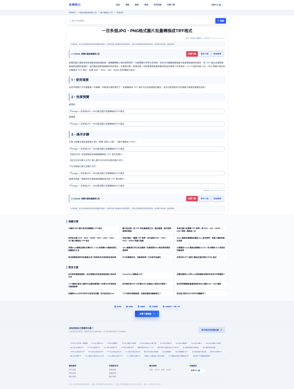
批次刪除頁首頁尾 (209, 347)
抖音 (151, 370)
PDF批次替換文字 (127, 347)
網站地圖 (72, 376)
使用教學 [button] (217, 54)
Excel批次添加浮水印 (132, 352)
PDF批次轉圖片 (112, 343)
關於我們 (112, 376)
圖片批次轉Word (216, 352)
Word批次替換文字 (77, 347)
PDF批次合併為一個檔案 (79, 343)
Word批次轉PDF (166, 343)
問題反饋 (112, 370)
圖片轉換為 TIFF (106, 12)
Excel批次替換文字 (110, 347)
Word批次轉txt (196, 343)
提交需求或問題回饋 (210, 330)
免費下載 (171, 5)
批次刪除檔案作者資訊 (191, 347)
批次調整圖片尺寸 (181, 352)
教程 (146, 5)
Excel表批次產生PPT (115, 356)
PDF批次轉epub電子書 (148, 343)
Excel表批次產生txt (134, 356)
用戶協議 (72, 370)
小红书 (157, 370)
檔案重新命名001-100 (146, 347)
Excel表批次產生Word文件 (94, 356)
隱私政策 (72, 373)
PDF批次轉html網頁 (129, 343)
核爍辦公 (75, 4)
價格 (127, 5)
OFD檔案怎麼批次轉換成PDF (178, 356)
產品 (118, 5)
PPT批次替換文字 (93, 347)
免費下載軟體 (145, 314)
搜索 (222, 21)
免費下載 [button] (192, 54)
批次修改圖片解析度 (199, 352)
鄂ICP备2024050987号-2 (105, 384)
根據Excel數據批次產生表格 (154, 356)
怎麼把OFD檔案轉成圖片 (202, 356)
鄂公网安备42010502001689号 (131, 384)
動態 (137, 5)
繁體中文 (199, 38)
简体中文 (193, 38)
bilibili (168, 370)
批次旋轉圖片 (167, 352)
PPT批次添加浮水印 (114, 352)
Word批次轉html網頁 (213, 343)
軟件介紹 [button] (205, 54)
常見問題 (158, 5)
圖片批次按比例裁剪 (151, 352)
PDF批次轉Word (97, 343)
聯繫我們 (112, 373)
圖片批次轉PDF (75, 356)
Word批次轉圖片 (182, 343)
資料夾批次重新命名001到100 (168, 347)
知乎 (163, 370)
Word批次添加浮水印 (95, 352)
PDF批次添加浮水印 (77, 352)
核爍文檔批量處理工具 (88, 12)
